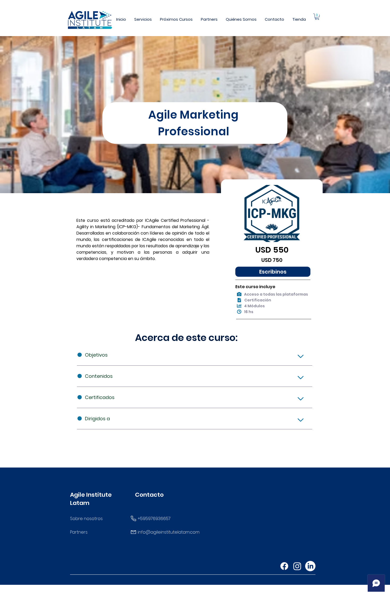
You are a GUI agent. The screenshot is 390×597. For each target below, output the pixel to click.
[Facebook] (284, 566)
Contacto (149, 495)
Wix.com (238, 592)
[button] (143, 19)
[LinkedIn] (310, 566)
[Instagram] (297, 566)
